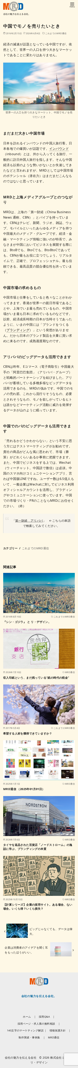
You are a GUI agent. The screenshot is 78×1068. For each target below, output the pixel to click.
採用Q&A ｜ (47, 1016)
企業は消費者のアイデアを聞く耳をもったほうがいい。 (26, 950)
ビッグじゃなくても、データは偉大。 (51, 931)
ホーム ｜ (29, 1016)
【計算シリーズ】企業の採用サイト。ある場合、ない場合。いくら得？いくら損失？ (37, 906)
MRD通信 (53, 1037)
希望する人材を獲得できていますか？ (27, 733)
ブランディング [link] (17, 330)
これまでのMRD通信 (55, 33)
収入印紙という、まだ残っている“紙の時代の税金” (36, 677)
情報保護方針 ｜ (60, 1030)
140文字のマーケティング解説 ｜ (27, 1030)
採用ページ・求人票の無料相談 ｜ (39, 1023)
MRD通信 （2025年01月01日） (24, 789)
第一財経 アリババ (29, 521)
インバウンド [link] (59, 148)
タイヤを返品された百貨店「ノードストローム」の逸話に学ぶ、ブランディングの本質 (37, 847)
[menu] (72, 4)
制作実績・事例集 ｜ (32, 1037)
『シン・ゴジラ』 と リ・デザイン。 (27, 622)
